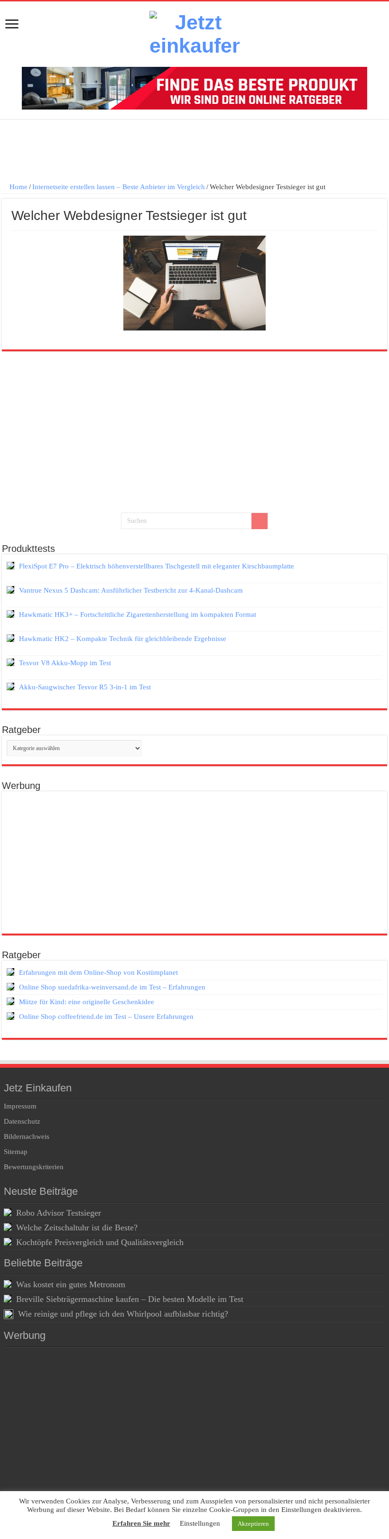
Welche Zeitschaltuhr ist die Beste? (77, 1227)
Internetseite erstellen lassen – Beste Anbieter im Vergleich (118, 187)
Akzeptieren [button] (253, 1523)
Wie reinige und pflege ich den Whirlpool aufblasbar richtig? (123, 1314)
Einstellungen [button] (200, 1523)
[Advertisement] (194, 152)
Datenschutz (22, 1121)
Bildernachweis (26, 1136)
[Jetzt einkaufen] (194, 34)
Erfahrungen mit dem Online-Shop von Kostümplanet (98, 972)
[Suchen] (259, 521)
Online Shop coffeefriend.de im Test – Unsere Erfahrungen (106, 1016)
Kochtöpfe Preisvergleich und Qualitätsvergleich (100, 1242)
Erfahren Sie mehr (141, 1523)
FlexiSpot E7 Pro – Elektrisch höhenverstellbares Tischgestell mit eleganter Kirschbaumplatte (156, 566)
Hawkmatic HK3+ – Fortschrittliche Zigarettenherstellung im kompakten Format (137, 614)
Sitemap (16, 1151)
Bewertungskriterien (34, 1167)
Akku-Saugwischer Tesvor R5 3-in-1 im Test (85, 687)
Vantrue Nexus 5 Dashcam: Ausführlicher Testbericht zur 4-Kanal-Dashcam (131, 590)
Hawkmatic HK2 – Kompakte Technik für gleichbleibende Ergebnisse (122, 638)
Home (18, 187)
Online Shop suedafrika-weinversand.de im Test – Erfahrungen (112, 987)
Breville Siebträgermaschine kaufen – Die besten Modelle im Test (129, 1299)
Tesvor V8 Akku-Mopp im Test (65, 663)
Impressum (20, 1106)
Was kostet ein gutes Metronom (70, 1284)
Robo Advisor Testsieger (58, 1213)
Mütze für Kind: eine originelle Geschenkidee (86, 1002)
